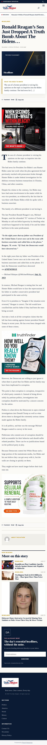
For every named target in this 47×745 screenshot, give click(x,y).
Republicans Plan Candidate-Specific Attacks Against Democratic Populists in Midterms (29, 566)
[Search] (38, 7)
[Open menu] (43, 7)
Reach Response (27, 742)
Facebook (7, 99)
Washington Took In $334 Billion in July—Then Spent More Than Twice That (29, 577)
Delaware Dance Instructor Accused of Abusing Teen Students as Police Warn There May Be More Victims (22, 619)
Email (12, 99)
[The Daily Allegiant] (9, 7)
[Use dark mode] (43, 1)
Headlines (6, 21)
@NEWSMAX (11, 269)
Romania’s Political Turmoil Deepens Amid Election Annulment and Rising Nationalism (28, 15)
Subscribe (25, 659)
